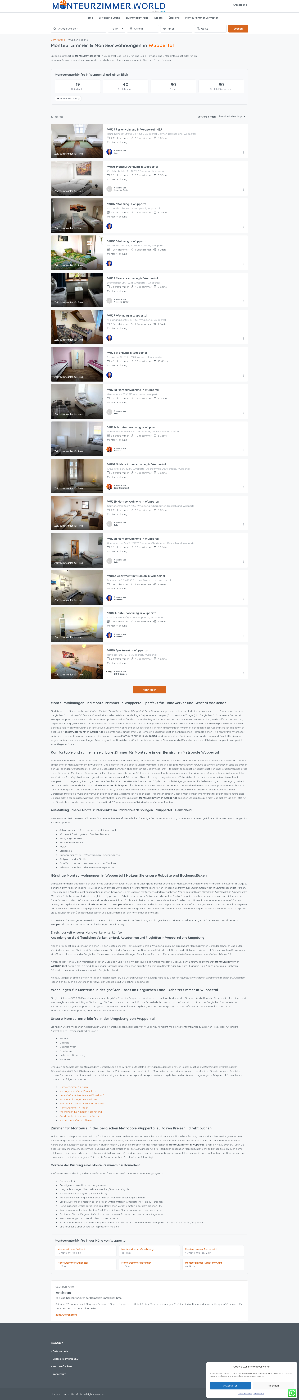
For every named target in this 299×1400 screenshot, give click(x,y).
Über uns (174, 17)
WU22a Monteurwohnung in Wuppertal (133, 538)
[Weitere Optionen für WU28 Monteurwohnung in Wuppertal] (244, 301)
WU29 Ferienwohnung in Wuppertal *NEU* (135, 129)
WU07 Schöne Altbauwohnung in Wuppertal (136, 464)
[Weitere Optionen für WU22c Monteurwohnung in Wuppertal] (244, 450)
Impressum (59, 1374)
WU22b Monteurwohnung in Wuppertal (133, 501)
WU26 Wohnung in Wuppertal (127, 352)
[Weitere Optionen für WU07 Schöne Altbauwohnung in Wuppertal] (244, 487)
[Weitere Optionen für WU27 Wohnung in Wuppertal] (244, 339)
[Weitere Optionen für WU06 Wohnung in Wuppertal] (244, 264)
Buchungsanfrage (137, 17)
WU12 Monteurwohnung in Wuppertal (132, 613)
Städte (158, 17)
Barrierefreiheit (62, 1366)
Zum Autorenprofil (66, 1314)
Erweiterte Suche (109, 17)
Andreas (63, 1292)
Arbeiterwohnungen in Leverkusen (79, 1099)
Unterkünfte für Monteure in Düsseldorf (82, 1095)
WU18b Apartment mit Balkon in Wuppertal (136, 576)
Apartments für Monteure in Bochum (80, 1116)
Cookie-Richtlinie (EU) (66, 1358)
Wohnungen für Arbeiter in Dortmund (81, 1111)
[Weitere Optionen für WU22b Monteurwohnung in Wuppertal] (244, 524)
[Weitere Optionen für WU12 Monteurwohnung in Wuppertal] (244, 636)
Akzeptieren (230, 1385)
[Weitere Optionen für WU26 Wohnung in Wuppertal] (244, 376)
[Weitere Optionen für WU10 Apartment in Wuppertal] (244, 673)
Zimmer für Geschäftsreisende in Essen (82, 1103)
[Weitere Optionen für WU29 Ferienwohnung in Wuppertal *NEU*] (244, 153)
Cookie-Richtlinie (245, 1393)
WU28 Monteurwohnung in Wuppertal (132, 278)
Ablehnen (273, 1385)
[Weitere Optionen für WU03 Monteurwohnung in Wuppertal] (244, 190)
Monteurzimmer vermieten (202, 17)
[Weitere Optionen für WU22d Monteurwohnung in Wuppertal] (244, 413)
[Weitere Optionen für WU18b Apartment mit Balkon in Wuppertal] (244, 599)
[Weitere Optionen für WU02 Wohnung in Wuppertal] (244, 227)
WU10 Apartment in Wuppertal (127, 650)
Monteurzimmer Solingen (74, 1086)
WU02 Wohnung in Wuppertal (127, 204)
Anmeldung (240, 4)
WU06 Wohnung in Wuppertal (127, 241)
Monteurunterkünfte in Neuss (76, 1120)
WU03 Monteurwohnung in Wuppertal (132, 166)
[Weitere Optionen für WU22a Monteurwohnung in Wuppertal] (244, 562)
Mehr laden (149, 689)
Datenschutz (258, 1393)
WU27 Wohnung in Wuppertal (127, 315)
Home (89, 17)
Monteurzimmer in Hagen (74, 1107)
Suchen (238, 28)
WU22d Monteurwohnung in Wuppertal (133, 390)
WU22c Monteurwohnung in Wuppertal (133, 427)
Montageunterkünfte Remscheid (78, 1091)
